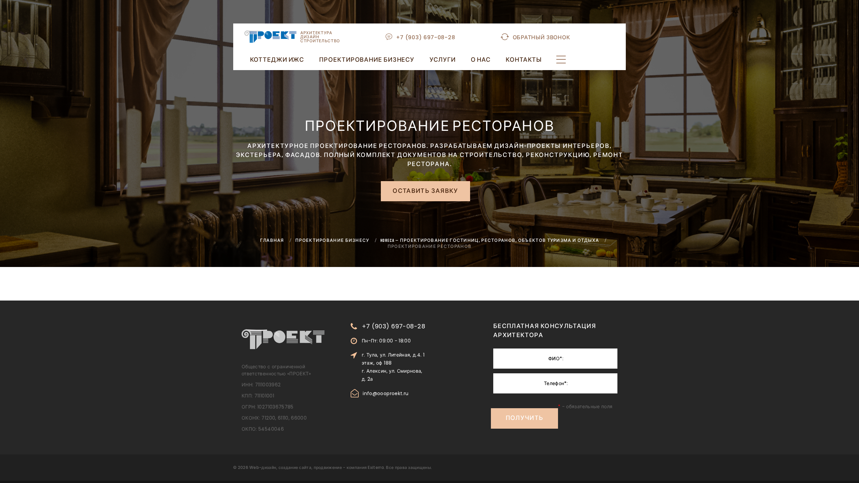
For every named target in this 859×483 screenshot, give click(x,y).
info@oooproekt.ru (385, 393)
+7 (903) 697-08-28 (425, 37)
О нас (481, 60)
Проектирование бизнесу (366, 60)
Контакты (524, 60)
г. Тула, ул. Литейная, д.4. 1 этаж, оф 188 (393, 359)
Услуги (442, 60)
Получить (525, 418)
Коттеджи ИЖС (277, 60)
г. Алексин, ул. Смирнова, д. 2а (392, 375)
